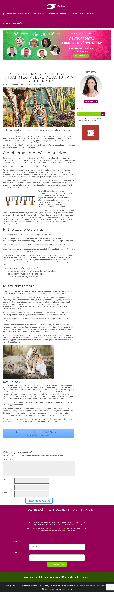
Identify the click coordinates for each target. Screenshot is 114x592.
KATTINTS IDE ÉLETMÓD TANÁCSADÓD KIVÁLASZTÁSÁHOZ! (38, 433)
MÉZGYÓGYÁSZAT (24, 14)
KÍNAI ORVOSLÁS (40, 14)
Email (15, 541)
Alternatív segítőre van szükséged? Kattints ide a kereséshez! (57, 577)
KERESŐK (63, 14)
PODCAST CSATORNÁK (13, 23)
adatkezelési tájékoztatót (57, 528)
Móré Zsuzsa (36, 84)
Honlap (6, 492)
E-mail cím (7, 486)
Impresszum (101, 586)
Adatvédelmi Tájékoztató (85, 586)
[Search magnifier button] (103, 114)
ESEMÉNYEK (11, 14)
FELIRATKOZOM (57, 564)
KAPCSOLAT (53, 14)
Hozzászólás (8, 459)
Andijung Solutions (50, 586)
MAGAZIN (74, 14)
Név (5, 479)
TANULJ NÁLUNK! (86, 14)
